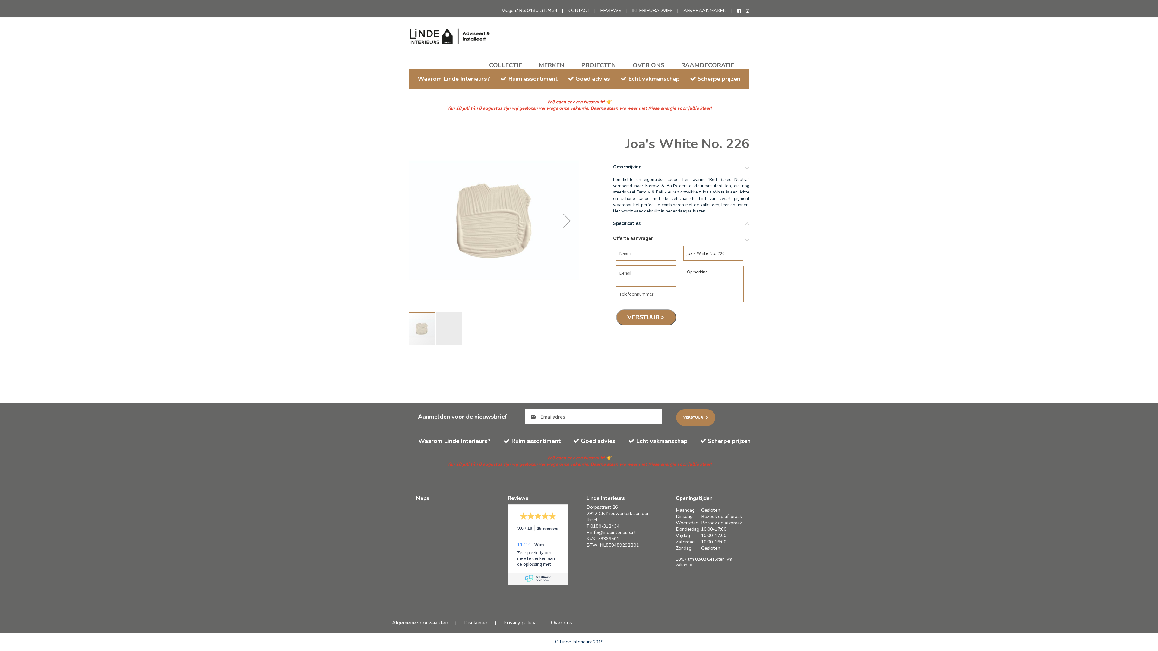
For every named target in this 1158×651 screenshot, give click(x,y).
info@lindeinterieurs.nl (613, 533)
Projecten (598, 65)
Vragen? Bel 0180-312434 (530, 10)
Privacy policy (519, 622)
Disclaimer (476, 622)
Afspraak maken (704, 10)
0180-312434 (604, 526)
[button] (567, 220)
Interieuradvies (652, 10)
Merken (552, 65)
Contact (579, 10)
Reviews (611, 10)
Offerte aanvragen (633, 238)
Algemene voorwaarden (420, 622)
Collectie (505, 65)
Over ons (648, 65)
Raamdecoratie (707, 65)
